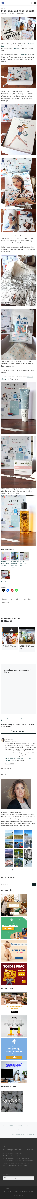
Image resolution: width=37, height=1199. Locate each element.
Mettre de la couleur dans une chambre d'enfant (15, 1165)
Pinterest (16, 48)
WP (12, 1191)
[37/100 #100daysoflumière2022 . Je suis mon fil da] (9, 834)
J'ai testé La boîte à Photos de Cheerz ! (13, 1153)
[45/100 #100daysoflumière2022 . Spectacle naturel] (9, 843)
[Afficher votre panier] (31, 3)
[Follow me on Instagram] (5, 768)
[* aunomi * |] (2, 3)
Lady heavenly (9, 739)
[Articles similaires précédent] (30, 623)
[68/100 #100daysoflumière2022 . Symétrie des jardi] (18, 853)
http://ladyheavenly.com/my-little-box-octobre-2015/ (18, 759)
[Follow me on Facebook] (2, 768)
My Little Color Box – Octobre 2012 (5, 581)
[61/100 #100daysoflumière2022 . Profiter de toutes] (18, 834)
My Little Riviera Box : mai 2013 (11, 1156)
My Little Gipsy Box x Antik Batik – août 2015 (15, 564)
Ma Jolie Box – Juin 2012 (9, 647)
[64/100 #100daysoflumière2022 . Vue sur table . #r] (28, 843)
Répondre (9, 764)
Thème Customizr (28, 1191)
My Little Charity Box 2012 (23, 563)
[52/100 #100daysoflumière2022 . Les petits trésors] (9, 862)
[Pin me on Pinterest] (8, 768)
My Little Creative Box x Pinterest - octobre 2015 (16, 1158)
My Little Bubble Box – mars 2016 (5, 563)
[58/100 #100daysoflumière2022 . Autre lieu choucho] (28, 862)
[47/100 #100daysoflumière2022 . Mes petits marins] (18, 843)
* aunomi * (14, 1189)
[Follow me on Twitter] (11, 768)
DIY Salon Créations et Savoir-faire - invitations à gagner (18, 1160)
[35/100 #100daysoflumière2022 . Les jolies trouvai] (28, 853)
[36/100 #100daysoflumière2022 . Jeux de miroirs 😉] (18, 862)
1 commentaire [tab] (18, 730)
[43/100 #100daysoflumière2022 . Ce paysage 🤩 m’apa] (28, 834)
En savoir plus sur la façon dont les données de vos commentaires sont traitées (18, 719)
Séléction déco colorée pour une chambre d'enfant (16, 1163)
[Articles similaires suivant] (34, 623)
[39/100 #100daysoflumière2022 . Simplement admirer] (9, 853)
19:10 (16, 741)
